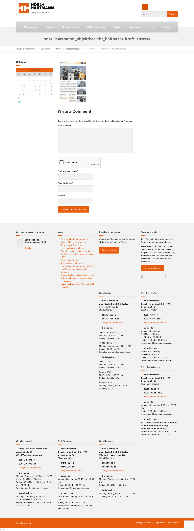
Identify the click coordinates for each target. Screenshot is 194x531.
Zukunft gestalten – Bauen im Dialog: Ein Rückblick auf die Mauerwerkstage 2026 (78, 254)
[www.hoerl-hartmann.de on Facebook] (145, 7)
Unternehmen (30, 27)
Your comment (65, 125)
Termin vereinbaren (152, 268)
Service (117, 27)
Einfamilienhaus (71, 27)
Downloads (135, 27)
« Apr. (18, 102)
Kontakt (166, 27)
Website (61, 195)
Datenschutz (172, 522)
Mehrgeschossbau (96, 27)
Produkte (50, 27)
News (151, 27)
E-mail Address (65, 183)
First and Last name (68, 171)
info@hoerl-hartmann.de (113, 322)
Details (28, 248)
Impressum (160, 522)
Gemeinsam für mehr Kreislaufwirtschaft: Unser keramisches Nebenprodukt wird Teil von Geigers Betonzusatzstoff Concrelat (77, 266)
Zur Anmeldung (109, 250)
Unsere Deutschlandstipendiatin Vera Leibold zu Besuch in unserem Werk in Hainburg (77, 278)
